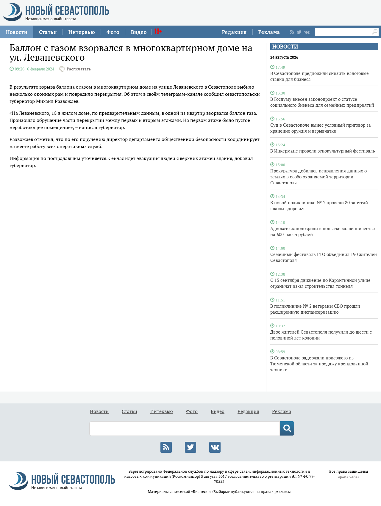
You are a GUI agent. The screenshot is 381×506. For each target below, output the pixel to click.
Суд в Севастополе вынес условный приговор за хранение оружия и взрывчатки (320, 128)
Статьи (48, 32)
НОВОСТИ (285, 46)
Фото (113, 32)
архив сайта (349, 476)
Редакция (234, 32)
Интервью (81, 32)
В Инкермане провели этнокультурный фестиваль (322, 151)
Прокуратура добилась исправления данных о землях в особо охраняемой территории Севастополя (318, 177)
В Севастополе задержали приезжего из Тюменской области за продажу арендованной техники (319, 364)
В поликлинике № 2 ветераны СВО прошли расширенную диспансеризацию (315, 309)
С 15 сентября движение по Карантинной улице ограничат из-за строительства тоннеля (320, 283)
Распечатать (79, 69)
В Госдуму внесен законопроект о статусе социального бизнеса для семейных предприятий (322, 102)
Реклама (269, 32)
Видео (139, 32)
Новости (16, 32)
